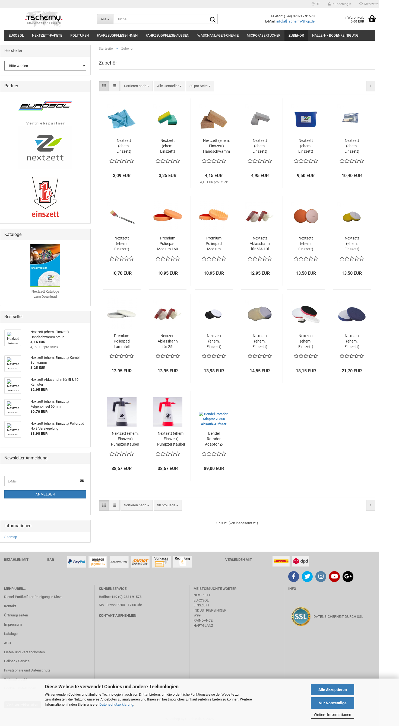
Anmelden (45, 494)
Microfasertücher (263, 35)
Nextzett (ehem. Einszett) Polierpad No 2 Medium (352, 244)
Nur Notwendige (333, 703)
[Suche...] (212, 19)
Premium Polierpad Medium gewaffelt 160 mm (214, 244)
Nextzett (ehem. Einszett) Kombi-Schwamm (168, 146)
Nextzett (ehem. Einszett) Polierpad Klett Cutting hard (351, 341)
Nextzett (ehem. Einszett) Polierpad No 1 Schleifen (306, 244)
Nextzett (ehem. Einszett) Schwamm (260, 146)
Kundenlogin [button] (341, 4)
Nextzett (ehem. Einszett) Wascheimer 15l (306, 146)
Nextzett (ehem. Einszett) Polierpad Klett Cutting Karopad (305, 341)
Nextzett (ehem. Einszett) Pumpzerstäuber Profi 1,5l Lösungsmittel (125, 439)
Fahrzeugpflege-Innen (117, 35)
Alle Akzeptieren (332, 689)
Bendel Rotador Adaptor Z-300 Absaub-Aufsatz (214, 439)
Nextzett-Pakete (47, 35)
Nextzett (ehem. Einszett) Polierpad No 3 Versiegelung (214, 341)
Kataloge (11, 634)
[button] (316, 4)
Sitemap (10, 537)
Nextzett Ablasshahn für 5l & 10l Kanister (260, 244)
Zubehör (296, 35)
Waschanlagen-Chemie (218, 35)
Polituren (79, 35)
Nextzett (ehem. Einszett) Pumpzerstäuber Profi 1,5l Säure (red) (171, 439)
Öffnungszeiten (16, 615)
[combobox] (137, 86)
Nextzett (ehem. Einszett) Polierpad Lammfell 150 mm (260, 341)
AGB (7, 643)
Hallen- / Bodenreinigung (335, 35)
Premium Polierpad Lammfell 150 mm (122, 341)
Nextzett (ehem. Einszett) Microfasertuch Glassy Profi (124, 146)
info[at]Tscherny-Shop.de (295, 21)
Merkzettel (371, 4)
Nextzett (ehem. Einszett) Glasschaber (351, 146)
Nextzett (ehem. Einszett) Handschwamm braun (216, 146)
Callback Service (17, 661)
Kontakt (10, 606)
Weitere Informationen (332, 714)
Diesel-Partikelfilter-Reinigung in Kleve (33, 597)
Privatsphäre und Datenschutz (27, 670)
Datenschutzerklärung (116, 704)
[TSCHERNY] (44, 19)
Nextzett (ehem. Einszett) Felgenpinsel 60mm (121, 244)
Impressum (13, 624)
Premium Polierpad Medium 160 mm (167, 244)
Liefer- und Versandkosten (24, 652)
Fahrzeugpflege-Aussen (167, 35)
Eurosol (16, 35)
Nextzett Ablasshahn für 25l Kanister (168, 341)
